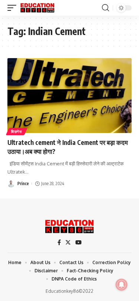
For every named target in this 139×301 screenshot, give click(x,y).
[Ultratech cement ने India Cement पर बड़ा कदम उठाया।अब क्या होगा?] (69, 95)
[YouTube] (78, 242)
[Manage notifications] (122, 285)
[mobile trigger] (13, 8)
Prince (23, 183)
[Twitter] (68, 242)
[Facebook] (59, 242)
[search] (105, 8)
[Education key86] (37, 8)
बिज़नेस (16, 131)
